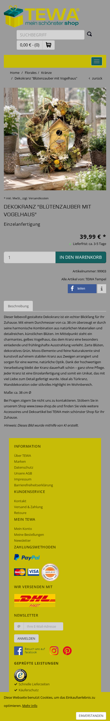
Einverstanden (91, 716)
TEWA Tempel (95, 279)
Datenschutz (23, 467)
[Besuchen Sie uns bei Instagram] (56, 650)
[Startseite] (42, 16)
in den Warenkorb (81, 257)
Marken (20, 461)
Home (14, 72)
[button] (48, 44)
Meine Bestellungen (29, 534)
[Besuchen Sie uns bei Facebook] (31, 650)
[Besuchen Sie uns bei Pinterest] (67, 650)
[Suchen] (89, 34)
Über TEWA (22, 455)
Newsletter (22, 540)
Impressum (22, 479)
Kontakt (20, 501)
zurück (97, 78)
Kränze (46, 72)
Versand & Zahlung (28, 507)
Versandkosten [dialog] (39, 198)
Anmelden (26, 638)
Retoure (20, 512)
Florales (31, 72)
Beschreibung (18, 306)
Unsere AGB (23, 473)
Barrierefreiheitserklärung (33, 485)
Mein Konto (23, 528)
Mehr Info (29, 705)
